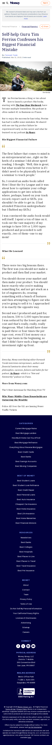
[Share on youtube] (33, 646)
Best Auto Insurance (26, 499)
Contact (26, 590)
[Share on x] (23, 646)
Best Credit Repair (26, 490)
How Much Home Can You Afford (26, 438)
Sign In (45, 3)
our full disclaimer (35, 727)
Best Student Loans (26, 481)
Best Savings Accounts (26, 461)
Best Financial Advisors (26, 523)
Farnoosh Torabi (11, 55)
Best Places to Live (26, 556)
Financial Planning (30, 27)
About (26, 585)
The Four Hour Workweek (28, 105)
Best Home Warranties (26, 518)
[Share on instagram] (28, 646)
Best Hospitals (26, 552)
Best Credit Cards (26, 452)
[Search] (7, 3)
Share (46, 26)
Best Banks (26, 457)
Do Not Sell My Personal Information (26, 609)
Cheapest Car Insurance (26, 504)
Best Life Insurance (26, 514)
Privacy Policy (26, 599)
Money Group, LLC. (25, 707)
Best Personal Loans (26, 495)
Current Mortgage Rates (26, 428)
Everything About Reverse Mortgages (26, 447)
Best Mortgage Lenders (26, 433)
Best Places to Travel (26, 561)
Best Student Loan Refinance (26, 485)
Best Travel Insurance (26, 566)
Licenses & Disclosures (26, 618)
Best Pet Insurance (26, 571)
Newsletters (26, 538)
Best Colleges (26, 547)
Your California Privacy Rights (26, 613)
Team (26, 595)
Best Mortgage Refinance (26, 443)
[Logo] (15, 3)
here (29, 737)
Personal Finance (9, 27)
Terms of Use (26, 604)
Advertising (26, 623)
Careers (26, 632)
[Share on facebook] (18, 646)
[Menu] (4, 3)
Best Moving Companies (26, 466)
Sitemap (26, 627)
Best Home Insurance (26, 509)
